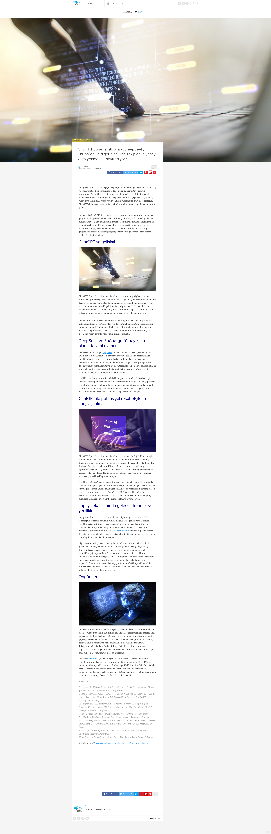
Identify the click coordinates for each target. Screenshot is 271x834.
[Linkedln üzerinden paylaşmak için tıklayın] (140, 172)
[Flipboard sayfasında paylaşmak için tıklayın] (150, 172)
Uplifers (85, 166)
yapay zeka (107, 353)
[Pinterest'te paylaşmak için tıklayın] (146, 172)
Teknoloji (88, 140)
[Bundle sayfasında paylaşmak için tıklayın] (155, 173)
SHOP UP (114, 3)
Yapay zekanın (122, 531)
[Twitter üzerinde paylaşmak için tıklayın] (130, 172)
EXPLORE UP (78, 140)
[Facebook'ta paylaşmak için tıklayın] (115, 172)
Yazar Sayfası (155, 818)
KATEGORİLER (92, 3)
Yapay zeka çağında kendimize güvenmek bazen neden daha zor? (121, 743)
